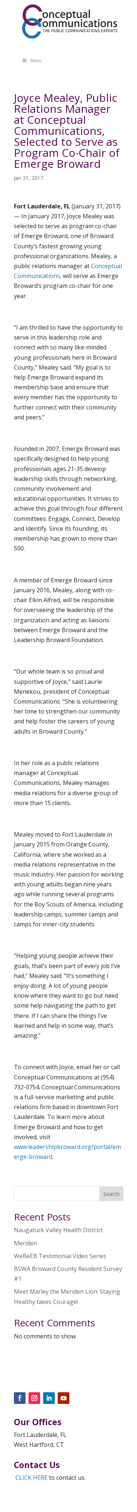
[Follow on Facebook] (20, 1398)
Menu (36, 61)
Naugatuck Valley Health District (58, 1230)
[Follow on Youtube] (63, 1398)
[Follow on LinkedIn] (49, 1398)
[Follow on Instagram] (34, 1398)
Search (111, 1193)
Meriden (25, 1243)
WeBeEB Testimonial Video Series (60, 1256)
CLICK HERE (31, 1478)
